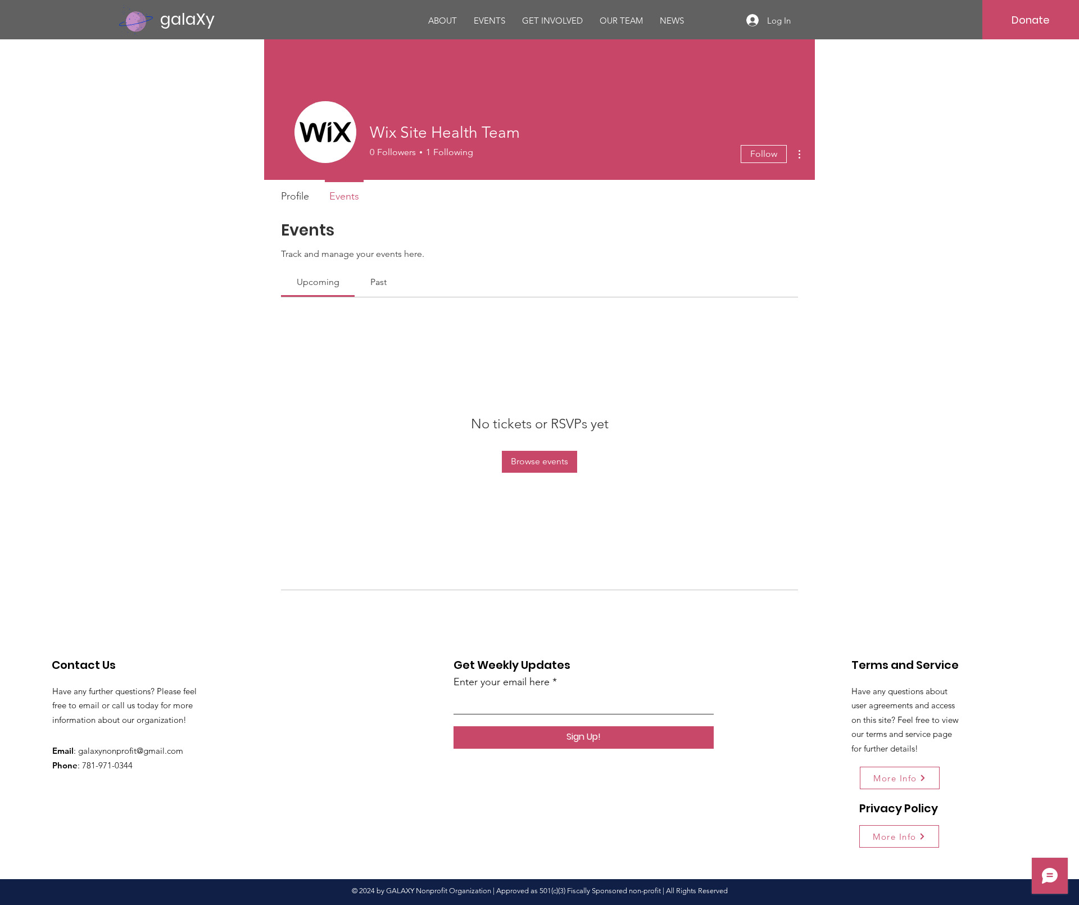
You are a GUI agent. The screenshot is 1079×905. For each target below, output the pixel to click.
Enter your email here (502, 682)
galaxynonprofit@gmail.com (130, 750)
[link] (318, 282)
